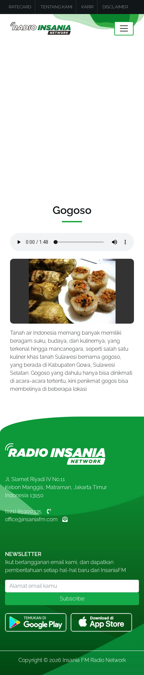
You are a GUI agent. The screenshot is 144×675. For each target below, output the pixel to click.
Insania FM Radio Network (94, 660)
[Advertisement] (72, 118)
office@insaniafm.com (31, 519)
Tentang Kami (56, 6)
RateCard (20, 6)
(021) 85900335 (23, 511)
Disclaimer (115, 6)
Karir (87, 6)
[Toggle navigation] (124, 28)
